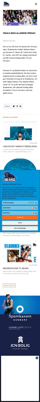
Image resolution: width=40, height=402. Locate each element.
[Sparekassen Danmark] (20, 307)
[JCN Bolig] (20, 336)
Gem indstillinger (20, 228)
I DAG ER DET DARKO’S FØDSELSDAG (20, 146)
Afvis (20, 223)
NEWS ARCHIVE (9, 285)
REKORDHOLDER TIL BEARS (15, 268)
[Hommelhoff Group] (20, 327)
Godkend (20, 217)
